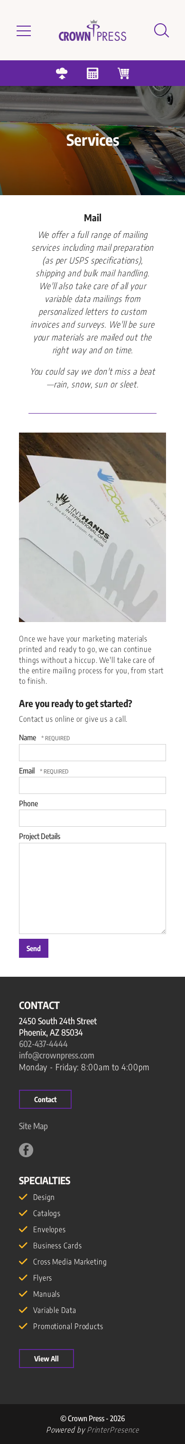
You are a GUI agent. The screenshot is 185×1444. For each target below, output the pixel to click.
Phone (28, 803)
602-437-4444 (43, 1043)
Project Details (39, 836)
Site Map (33, 1125)
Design (44, 1197)
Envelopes (49, 1229)
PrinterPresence (113, 1430)
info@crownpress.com (56, 1054)
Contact (45, 1099)
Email (27, 770)
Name (28, 737)
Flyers (42, 1278)
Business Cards (57, 1245)
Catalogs (47, 1213)
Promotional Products (68, 1326)
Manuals (46, 1294)
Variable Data (54, 1310)
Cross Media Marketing (70, 1261)
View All (46, 1358)
